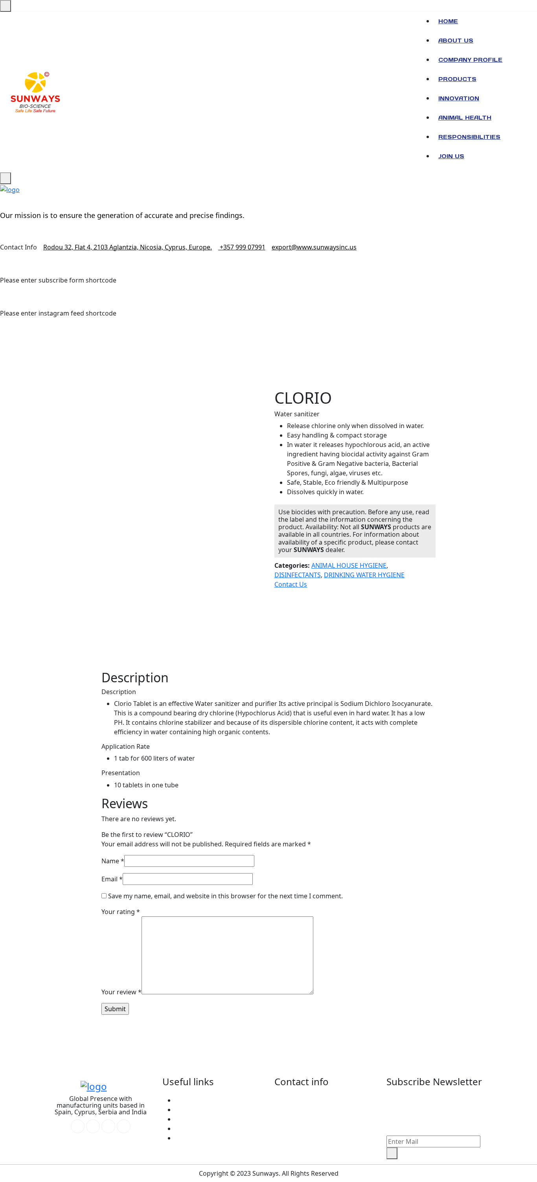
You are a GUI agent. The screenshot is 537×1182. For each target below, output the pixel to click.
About (184, 1100)
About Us (455, 40)
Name (112, 861)
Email (112, 879)
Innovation (458, 98)
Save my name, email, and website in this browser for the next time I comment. (225, 896)
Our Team (189, 1119)
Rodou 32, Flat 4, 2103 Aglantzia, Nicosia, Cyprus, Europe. (127, 247)
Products (457, 79)
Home (448, 21)
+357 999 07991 (241, 247)
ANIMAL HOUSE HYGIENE (348, 565)
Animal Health (464, 117)
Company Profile (470, 59)
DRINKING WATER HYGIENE (364, 575)
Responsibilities (469, 136)
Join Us (451, 156)
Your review (121, 992)
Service (185, 1109)
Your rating (120, 911)
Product (187, 1138)
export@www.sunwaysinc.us (314, 247)
